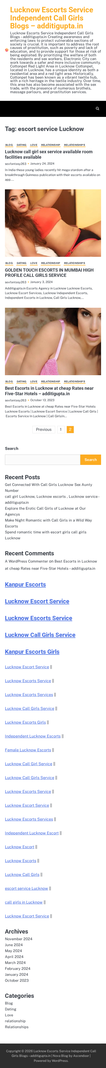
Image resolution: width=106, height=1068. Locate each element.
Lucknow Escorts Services (29, 694)
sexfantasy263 (15, 164)
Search (11, 448)
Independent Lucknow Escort (32, 833)
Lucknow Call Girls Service (40, 635)
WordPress (60, 1061)
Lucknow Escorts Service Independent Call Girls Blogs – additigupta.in (51, 17)
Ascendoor (81, 1056)
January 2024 (16, 974)
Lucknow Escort (19, 847)
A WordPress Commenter (26, 561)
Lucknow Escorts (20, 860)
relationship (50, 144)
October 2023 (17, 980)
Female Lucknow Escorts (28, 750)
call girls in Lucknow (24, 902)
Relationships (74, 144)
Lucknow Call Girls (22, 874)
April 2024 (14, 957)
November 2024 (18, 939)
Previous (44, 429)
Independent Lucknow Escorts (33, 736)
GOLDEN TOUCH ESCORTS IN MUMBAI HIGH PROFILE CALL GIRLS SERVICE (49, 272)
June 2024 (14, 945)
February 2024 (17, 968)
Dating (21, 144)
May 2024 (13, 951)
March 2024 (15, 962)
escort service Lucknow (26, 888)
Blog (9, 144)
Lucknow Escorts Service (38, 618)
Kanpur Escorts (25, 584)
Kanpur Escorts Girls (32, 651)
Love (33, 144)
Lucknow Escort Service (37, 601)
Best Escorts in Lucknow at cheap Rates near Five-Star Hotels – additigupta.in (49, 391)
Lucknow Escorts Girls (25, 722)
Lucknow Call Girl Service (28, 764)
